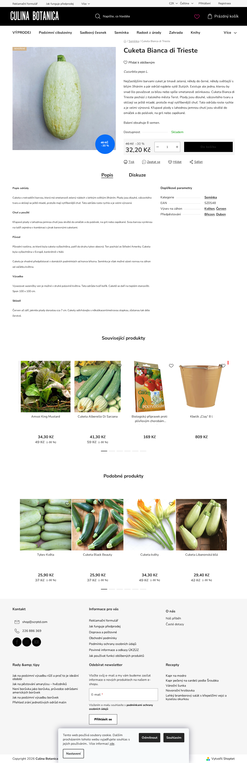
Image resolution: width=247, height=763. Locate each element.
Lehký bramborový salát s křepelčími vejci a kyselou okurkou (196, 697)
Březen (209, 214)
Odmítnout (149, 738)
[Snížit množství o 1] (158, 147)
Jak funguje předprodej (60, 4)
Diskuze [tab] (137, 175)
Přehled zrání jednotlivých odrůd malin (39, 702)
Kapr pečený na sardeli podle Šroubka (192, 681)
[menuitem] (22, 32)
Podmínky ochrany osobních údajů (112, 644)
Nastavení (73, 754)
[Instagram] (26, 642)
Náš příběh (173, 618)
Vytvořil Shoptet (223, 759)
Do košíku (208, 147)
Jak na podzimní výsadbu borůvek (35, 697)
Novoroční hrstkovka (180, 690)
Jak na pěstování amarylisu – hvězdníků (39, 684)
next (231, 405)
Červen (221, 209)
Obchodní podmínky (103, 638)
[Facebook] (16, 642)
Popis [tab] (107, 175)
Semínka (210, 197)
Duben (221, 214)
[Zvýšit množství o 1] (177, 147)
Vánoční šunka (176, 686)
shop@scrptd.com (34, 622)
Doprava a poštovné (103, 632)
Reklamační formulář (24, 4)
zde (112, 744)
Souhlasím (173, 738)
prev (15, 405)
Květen (209, 209)
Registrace (224, 3)
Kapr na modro (176, 676)
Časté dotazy (175, 624)
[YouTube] (36, 642)
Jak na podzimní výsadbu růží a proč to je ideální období (45, 677)
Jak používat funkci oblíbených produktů (116, 656)
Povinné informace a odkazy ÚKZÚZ (114, 650)
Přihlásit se (103, 719)
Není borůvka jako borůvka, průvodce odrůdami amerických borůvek (45, 690)
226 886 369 (31, 631)
